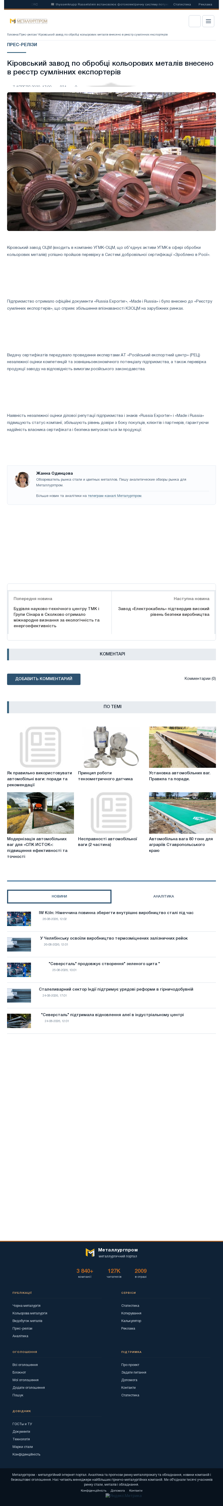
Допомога (129, 1380)
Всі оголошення (25, 1365)
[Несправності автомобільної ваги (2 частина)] (111, 812)
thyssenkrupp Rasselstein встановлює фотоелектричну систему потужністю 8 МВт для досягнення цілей (124, 4)
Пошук (18, 1395)
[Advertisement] (111, 543)
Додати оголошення (29, 1387)
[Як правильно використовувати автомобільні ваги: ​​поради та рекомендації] (40, 747)
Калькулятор (131, 1321)
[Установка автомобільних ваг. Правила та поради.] (182, 747)
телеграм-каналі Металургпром (114, 496)
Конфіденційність (26, 1454)
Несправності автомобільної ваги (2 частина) (107, 842)
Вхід (195, 21)
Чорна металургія (27, 1305)
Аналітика (20, 1336)
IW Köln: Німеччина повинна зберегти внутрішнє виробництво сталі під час (116, 913)
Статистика (182, 4)
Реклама (205, 4)
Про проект (130, 1365)
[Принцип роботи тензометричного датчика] (111, 747)
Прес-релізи (27, 34)
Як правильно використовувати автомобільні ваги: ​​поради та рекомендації (39, 779)
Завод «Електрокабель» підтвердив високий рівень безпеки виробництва (163, 612)
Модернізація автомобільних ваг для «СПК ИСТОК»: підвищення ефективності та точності (37, 848)
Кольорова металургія (30, 1313)
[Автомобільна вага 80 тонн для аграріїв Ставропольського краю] (182, 812)
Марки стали (23, 1446)
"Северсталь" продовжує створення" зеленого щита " (104, 964)
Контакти (128, 1387)
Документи (21, 1431)
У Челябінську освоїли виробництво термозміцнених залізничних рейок (114, 938)
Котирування (131, 1313)
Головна (12, 34)
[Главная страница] (27, 21)
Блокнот (19, 1372)
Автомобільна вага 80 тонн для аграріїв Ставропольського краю (181, 845)
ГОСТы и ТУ (22, 1424)
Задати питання (133, 1372)
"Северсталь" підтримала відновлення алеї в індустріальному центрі (112, 1015)
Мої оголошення (26, 1380)
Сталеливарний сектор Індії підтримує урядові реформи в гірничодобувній (116, 989)
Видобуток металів (27, 1321)
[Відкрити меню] (208, 21)
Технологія (21, 1439)
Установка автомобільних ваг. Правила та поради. (179, 776)
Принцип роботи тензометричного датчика (105, 776)
